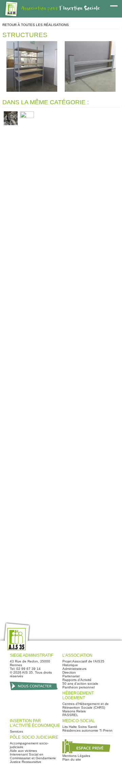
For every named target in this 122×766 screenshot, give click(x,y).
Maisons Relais (74, 711)
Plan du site (71, 759)
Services (16, 731)
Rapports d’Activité (77, 680)
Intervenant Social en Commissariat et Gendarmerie (33, 756)
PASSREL (70, 715)
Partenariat (71, 676)
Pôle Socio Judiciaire (34, 737)
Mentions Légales (76, 756)
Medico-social (78, 720)
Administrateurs (74, 669)
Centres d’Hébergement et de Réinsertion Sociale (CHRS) (85, 705)
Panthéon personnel (78, 687)
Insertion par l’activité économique (35, 723)
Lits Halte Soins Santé (79, 727)
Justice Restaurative (25, 762)
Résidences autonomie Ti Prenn (87, 730)
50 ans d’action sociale (80, 683)
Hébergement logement (78, 695)
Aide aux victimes (23, 751)
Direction (69, 672)
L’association (77, 655)
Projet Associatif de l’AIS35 (83, 661)
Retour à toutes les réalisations (35, 25)
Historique (70, 665)
